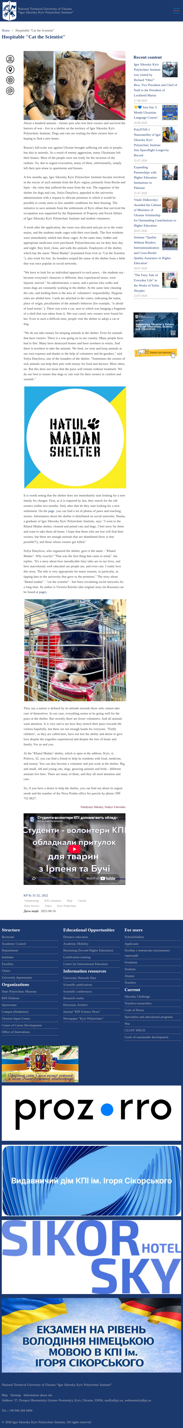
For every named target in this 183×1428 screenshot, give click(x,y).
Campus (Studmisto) (15, 1011)
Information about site (38, 1395)
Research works (73, 998)
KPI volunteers (52, 900)
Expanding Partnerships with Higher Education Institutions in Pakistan (145, 177)
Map (5, 1395)
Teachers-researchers (138, 1003)
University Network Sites (79, 978)
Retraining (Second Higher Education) (88, 950)
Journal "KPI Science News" (81, 1011)
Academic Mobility (75, 944)
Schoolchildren (134, 937)
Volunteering (31, 900)
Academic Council (14, 944)
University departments (17, 977)
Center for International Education (85, 964)
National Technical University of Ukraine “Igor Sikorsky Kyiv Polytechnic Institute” (45, 10)
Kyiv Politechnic (66, 906)
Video (48, 906)
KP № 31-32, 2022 (36, 895)
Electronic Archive (75, 1005)
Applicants (132, 944)
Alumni (129, 976)
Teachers (130, 982)
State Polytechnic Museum (19, 991)
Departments (10, 950)
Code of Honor (134, 1010)
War (127, 1023)
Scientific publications (77, 984)
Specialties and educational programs (149, 1017)
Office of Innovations (16, 1032)
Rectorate (8, 937)
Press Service (31, 906)
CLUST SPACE (135, 1030)
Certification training (76, 957)
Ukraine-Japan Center (16, 1018)
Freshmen (131, 962)
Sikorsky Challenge (137, 996)
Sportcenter (9, 1005)
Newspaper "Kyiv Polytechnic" (83, 1018)
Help (69, 900)
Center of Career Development (22, 1025)
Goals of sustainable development (146, 1037)
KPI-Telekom (10, 998)
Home (6, 30)
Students (130, 969)
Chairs (6, 971)
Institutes (8, 957)
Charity (82, 900)
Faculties (7, 964)
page (51, 511)
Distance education (75, 937)
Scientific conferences (77, 991)
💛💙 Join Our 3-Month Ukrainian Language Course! (146, 112)
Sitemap (15, 1395)
